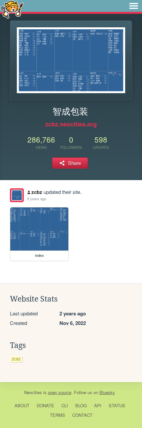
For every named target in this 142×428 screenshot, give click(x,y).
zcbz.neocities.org (71, 124)
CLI (64, 405)
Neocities (33, 392)
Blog (81, 405)
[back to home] (12, 9)
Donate (45, 405)
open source (59, 392)
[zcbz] (16, 195)
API (97, 405)
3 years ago (36, 198)
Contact (82, 415)
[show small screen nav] (133, 6)
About (22, 405)
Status (117, 405)
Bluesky (107, 392)
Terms (57, 415)
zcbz (36, 192)
